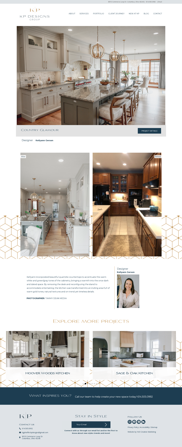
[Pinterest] (139, 422)
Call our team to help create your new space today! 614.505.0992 (114, 396)
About (72, 14)
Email (160, 2)
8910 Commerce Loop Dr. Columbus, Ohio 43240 (126, 2)
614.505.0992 (151, 2)
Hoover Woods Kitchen (48, 373)
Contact (157, 14)
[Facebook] (134, 422)
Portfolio (98, 14)
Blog (146, 14)
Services (84, 14)
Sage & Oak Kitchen (134, 373)
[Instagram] (130, 422)
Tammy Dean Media (47, 298)
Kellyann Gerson (44, 140)
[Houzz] (143, 422)
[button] (83, 383)
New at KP (134, 14)
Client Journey (116, 14)
